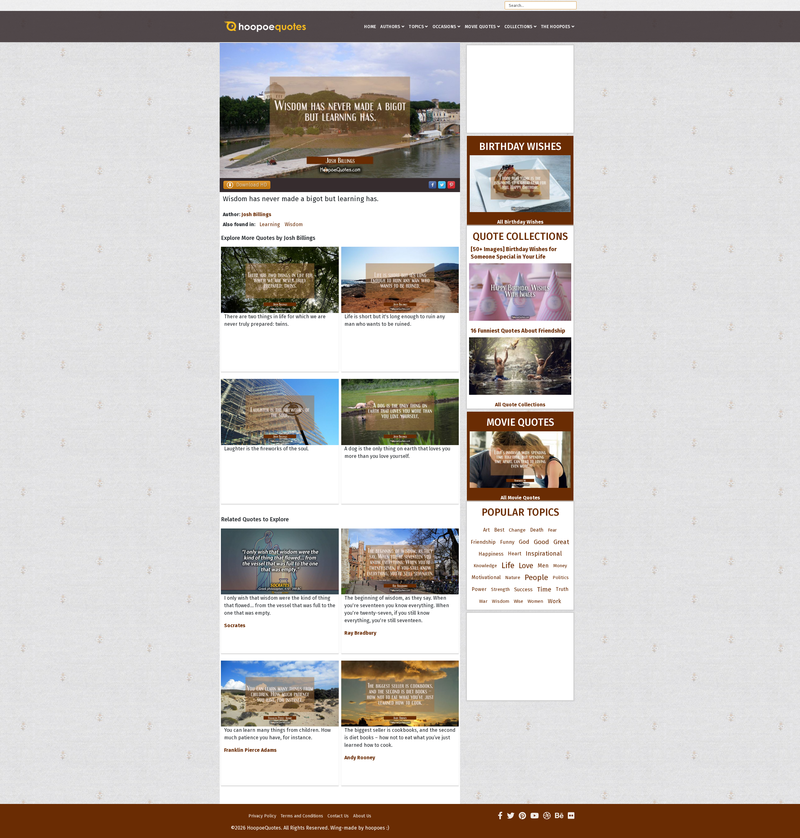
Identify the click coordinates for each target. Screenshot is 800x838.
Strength (500, 589)
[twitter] (510, 815)
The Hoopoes (555, 26)
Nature (512, 577)
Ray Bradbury (360, 633)
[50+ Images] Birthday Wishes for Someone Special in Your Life (514, 253)
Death (536, 530)
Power (479, 589)
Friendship (483, 542)
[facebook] (500, 815)
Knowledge (485, 565)
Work (554, 601)
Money (560, 565)
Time (544, 589)
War (483, 601)
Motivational (486, 577)
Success (523, 589)
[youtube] (534, 815)
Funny (507, 542)
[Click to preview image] (340, 110)
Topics (416, 26)
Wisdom (294, 224)
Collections (518, 26)
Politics (560, 577)
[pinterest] (522, 815)
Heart (514, 554)
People (536, 577)
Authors (390, 26)
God (524, 541)
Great (561, 542)
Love (526, 565)
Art (486, 530)
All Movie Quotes (520, 498)
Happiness (490, 554)
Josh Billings (256, 214)
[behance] (559, 815)
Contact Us (338, 816)
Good (541, 542)
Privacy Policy (262, 816)
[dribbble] (547, 815)
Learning (269, 224)
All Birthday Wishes (520, 222)
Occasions (444, 26)
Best (499, 530)
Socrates (234, 625)
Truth (562, 589)
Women (535, 601)
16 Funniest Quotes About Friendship (518, 330)
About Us (362, 816)
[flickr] (571, 815)
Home (370, 26)
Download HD (251, 185)
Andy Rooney (359, 758)
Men (543, 565)
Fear (552, 530)
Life (507, 565)
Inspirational (544, 553)
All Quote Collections (520, 405)
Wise (518, 601)
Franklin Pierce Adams (250, 750)
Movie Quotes (480, 26)
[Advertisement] (520, 89)
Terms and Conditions (302, 816)
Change (517, 530)
